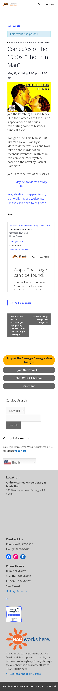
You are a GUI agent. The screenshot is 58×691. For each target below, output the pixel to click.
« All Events (13, 25)
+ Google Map (16, 241)
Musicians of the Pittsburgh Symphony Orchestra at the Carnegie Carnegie (17, 325)
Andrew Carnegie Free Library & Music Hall (29, 225)
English (16, 462)
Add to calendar (23, 302)
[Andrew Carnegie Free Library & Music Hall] (9, 4)
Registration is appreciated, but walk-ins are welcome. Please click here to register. (27, 198)
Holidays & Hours (16, 591)
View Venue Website (19, 249)
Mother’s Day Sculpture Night (40, 319)
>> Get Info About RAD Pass (23, 674)
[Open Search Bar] (38, 4)
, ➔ (29, 360)
